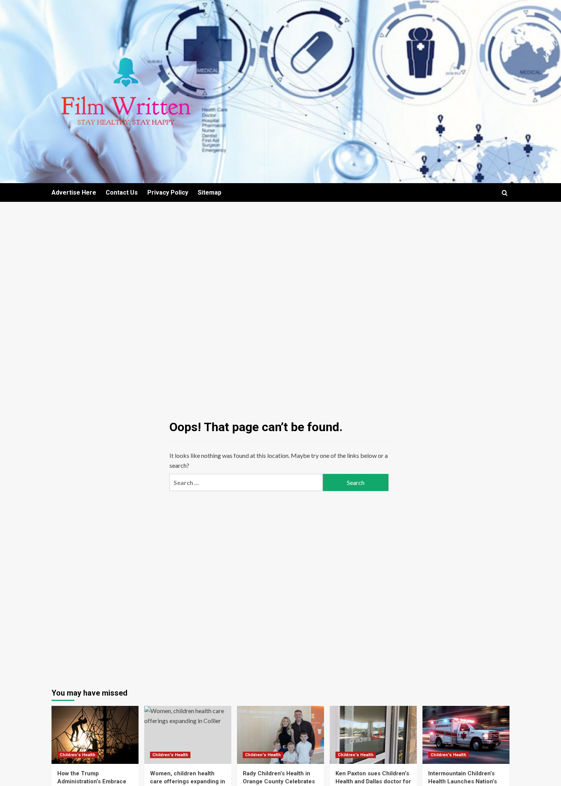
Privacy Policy (167, 192)
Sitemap (209, 192)
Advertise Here (74, 192)
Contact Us (122, 192)
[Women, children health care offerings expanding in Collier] (187, 735)
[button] (504, 193)
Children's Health (77, 754)
